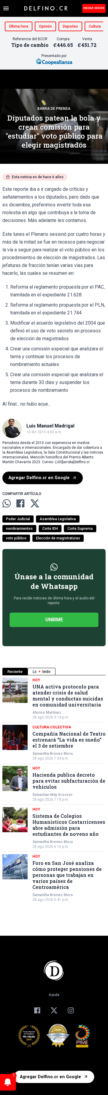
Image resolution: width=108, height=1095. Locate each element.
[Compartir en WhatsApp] (6, 503)
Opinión (45, 26)
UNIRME (54, 619)
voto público (16, 538)
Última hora (18, 26)
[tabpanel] (54, 790)
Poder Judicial (18, 519)
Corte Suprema (80, 528)
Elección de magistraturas (58, 538)
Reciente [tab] (15, 672)
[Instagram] (70, 1010)
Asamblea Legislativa (58, 519)
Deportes (70, 26)
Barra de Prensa (54, 108)
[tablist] (54, 671)
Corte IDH (50, 528)
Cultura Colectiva (51, 727)
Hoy (36, 680)
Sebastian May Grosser (52, 795)
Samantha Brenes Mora (52, 754)
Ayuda (54, 995)
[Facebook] (37, 1010)
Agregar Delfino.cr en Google (39, 477)
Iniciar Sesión (93, 8)
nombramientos (19, 528)
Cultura (95, 26)
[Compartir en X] (35, 503)
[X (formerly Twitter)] (54, 1010)
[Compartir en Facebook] (20, 503)
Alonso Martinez (46, 712)
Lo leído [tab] (41, 672)
